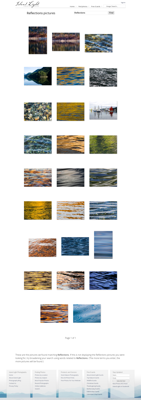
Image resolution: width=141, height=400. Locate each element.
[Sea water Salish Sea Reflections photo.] (103, 245)
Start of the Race (93, 127)
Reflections (58, 93)
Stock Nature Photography (70, 375)
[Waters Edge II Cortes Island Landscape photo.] (66, 42)
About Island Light (15, 378)
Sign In (123, 3)
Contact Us (12, 383)
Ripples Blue (64, 263)
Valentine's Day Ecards (94, 394)
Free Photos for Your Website (71, 381)
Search (37, 389)
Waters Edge (31, 59)
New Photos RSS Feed (120, 384)
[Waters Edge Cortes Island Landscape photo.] (38, 41)
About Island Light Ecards (95, 375)
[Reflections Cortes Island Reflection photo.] (70, 76)
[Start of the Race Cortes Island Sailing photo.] (103, 110)
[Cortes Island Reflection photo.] (98, 43)
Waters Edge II (55, 59)
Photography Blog (15, 381)
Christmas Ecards (92, 383)
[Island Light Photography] (27, 7)
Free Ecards (95, 6)
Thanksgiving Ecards (93, 386)
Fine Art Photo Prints (67, 378)
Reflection (75, 330)
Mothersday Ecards (93, 389)
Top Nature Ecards (93, 378)
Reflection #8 (43, 330)
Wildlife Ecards (92, 381)
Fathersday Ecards (93, 392)
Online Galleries (40, 386)
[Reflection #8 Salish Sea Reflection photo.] (54, 314)
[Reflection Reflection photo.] (87, 314)
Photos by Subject (41, 378)
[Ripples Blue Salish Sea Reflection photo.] (75, 246)
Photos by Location (41, 375)
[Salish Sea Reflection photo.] (38, 281)
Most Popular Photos (42, 381)
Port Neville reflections (30, 93)
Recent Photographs (42, 383)
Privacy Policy (13, 386)
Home (72, 6)
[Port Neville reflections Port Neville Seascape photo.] (38, 76)
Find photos (82, 6)
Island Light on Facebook (121, 386)
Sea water (96, 263)
